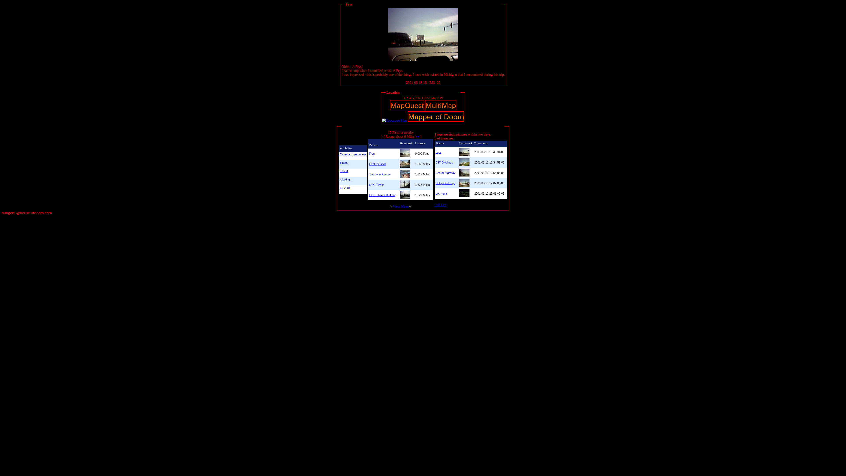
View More (401, 206)
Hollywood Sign (445, 183)
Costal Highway (445, 173)
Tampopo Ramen (380, 174)
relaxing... (346, 179)
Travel (344, 171)
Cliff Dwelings (444, 162)
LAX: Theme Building (382, 195)
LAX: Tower (376, 184)
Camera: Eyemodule (353, 154)
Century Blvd (377, 164)
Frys (372, 153)
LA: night (441, 193)
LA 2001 (345, 188)
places (344, 162)
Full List (440, 205)
